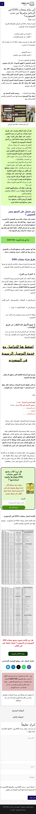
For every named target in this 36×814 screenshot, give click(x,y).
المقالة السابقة (18, 711)
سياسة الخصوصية (21, 810)
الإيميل (23, 499)
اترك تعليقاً (31, 19)
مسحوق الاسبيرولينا (17, 69)
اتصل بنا (12, 810)
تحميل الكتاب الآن (13, 507)
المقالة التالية (18, 717)
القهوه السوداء (19, 63)
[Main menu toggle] (2, 4)
